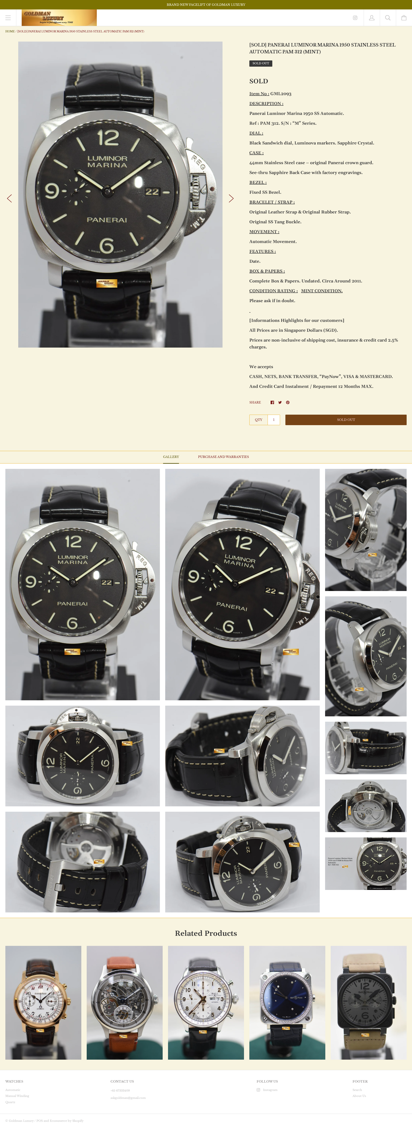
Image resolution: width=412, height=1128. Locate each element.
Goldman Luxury (21, 1121)
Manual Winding (17, 1096)
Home (10, 31)
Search (357, 1090)
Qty (258, 420)
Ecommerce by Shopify (66, 1121)
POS (39, 1121)
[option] (120, 195)
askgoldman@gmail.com (128, 1098)
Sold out (346, 420)
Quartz (10, 1102)
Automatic (12, 1090)
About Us (359, 1096)
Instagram (270, 1090)
